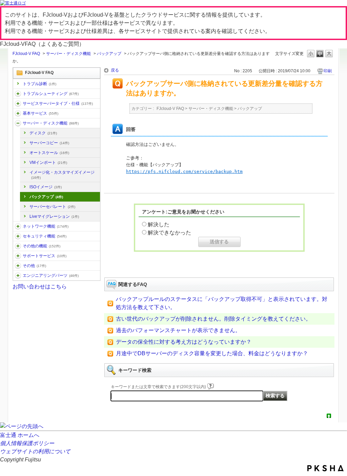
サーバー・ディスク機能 (68, 53)
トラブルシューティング (51, 93)
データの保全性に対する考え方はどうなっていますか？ (183, 342)
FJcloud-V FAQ (26, 53)
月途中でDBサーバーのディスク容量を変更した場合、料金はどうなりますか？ (212, 353)
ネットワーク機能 (45, 226)
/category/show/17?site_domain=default (18, 123)
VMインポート (48, 162)
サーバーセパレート (52, 206)
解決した (158, 224)
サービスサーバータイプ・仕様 (58, 103)
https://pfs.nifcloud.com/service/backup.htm (184, 171)
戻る (115, 70)
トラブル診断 (39, 83)
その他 (34, 265)
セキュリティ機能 (44, 236)
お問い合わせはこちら (40, 286)
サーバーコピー (49, 142)
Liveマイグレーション (54, 216)
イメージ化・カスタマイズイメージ (62, 174)
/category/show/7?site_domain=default (18, 113)
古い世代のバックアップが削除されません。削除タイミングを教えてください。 (213, 319)
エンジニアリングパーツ (51, 275)
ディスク (43, 133)
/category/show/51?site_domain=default (18, 236)
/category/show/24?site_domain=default (18, 226)
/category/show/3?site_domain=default (18, 103)
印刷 (328, 71)
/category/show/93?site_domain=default (18, 94)
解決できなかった (169, 232)
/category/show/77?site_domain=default (18, 275)
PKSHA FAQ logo (325, 468)
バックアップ (109, 53)
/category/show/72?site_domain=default (18, 256)
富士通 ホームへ (19, 435)
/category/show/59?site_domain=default (18, 246)
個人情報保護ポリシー (27, 443)
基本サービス (40, 113)
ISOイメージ (45, 187)
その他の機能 (41, 246)
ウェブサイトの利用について (35, 451)
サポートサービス (44, 255)
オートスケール (49, 152)
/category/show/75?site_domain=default (18, 266)
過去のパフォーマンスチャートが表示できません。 (178, 330)
